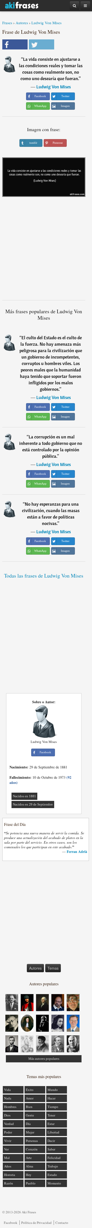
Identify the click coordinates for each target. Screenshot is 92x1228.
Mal (7, 1157)
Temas (53, 968)
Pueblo (31, 1183)
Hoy (28, 1174)
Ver (6, 1149)
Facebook (10, 1222)
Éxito (29, 1089)
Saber (51, 1149)
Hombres (10, 1106)
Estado (52, 1174)
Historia (9, 1174)
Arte (29, 1157)
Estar (51, 1123)
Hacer (51, 1098)
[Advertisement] (46, 250)
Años (7, 1166)
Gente (30, 1115)
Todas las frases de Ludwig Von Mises (43, 575)
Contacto (61, 1222)
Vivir (7, 1140)
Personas (32, 1140)
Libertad (53, 1132)
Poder (8, 1132)
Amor (29, 1098)
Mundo (53, 1089)
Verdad (9, 1123)
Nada (7, 1098)
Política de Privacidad (36, 1222)
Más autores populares (43, 1059)
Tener (51, 1115)
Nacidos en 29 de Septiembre (33, 804)
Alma (29, 1166)
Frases (7, 22)
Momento (54, 1183)
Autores (22, 22)
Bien (29, 1106)
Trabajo (53, 1166)
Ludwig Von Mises (46, 22)
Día (28, 1123)
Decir (51, 1140)
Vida (7, 1089)
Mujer (30, 1132)
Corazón (32, 1149)
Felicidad (54, 1157)
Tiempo (53, 1106)
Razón (8, 1183)
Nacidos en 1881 (24, 796)
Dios (7, 1115)
